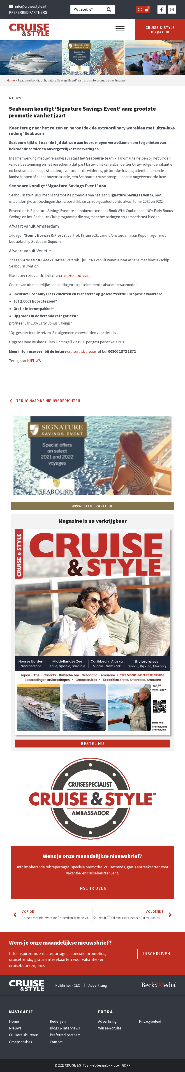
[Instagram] (172, 9)
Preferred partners (65, 1035)
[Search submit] (109, 9)
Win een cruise (109, 1028)
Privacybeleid (150, 1021)
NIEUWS (34, 360)
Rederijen (58, 1021)
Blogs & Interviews (65, 1028)
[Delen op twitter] (10, 385)
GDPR (126, 1065)
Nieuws (15, 1028)
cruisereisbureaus (75, 275)
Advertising (107, 1021)
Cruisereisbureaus (24, 1035)
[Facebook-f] (161, 9)
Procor (115, 1065)
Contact (56, 1042)
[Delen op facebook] (10, 379)
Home (11, 80)
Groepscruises (20, 1042)
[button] (120, 28)
